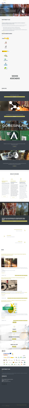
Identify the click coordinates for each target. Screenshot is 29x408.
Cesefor (7, 405)
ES (3, 0)
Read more (14, 116)
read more (3, 295)
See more (14, 322)
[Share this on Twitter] (2, 351)
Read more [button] (4, 32)
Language (2, 271)
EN (4, 0)
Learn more (14, 331)
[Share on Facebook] (4, 351)
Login (8, 405)
